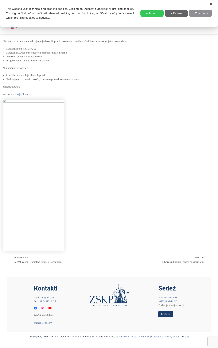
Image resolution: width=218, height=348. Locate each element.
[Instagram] (43, 308)
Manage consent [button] (43, 322)
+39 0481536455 (47, 301)
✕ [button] (211, 3)
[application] (15, 27)
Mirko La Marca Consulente (134, 336)
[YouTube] (50, 308)
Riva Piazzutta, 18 (167, 297)
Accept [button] (153, 13)
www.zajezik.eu (19, 94)
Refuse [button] (177, 13)
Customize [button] (201, 13)
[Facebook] (36, 308)
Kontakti (165, 314)
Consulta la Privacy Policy (165, 336)
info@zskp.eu (47, 297)
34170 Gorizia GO (167, 301)
